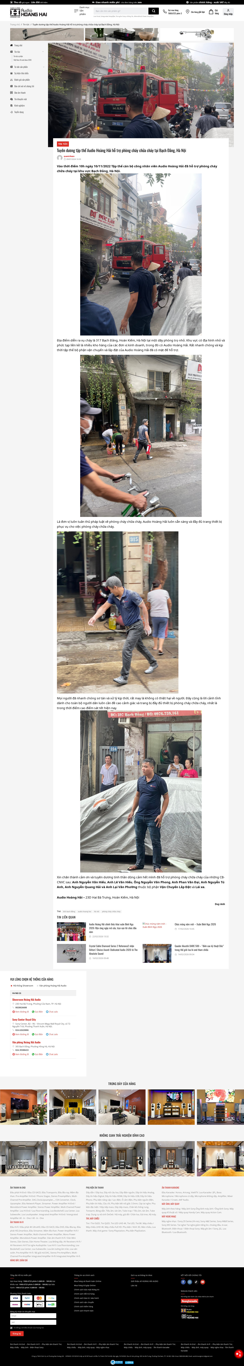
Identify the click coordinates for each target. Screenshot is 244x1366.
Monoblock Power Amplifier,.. (144, 16)
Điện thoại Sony (36, 1347)
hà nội (96, 911)
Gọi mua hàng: (31, 1281)
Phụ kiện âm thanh (50, 1344)
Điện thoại (177, 1228)
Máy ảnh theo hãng (171, 1208)
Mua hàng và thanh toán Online (87, 1281)
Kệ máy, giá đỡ (122, 1214)
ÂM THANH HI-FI (17, 1222)
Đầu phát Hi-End (18, 1192)
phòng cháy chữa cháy (111, 911)
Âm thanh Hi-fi (33, 1344)
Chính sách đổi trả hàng (84, 1294)
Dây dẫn (90, 1192)
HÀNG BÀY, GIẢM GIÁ (19, 1260)
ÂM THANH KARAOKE (170, 1187)
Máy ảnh (24, 1347)
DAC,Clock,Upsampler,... (43, 1199)
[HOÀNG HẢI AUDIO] (28, 13)
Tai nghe (181, 1225)
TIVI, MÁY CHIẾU (92, 1218)
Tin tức (26, 24)
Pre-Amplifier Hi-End (25, 1196)
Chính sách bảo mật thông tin (86, 1289)
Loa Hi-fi (52, 1245)
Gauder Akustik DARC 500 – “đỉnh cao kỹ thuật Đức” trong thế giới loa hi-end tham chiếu (199, 948)
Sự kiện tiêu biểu (21, 73)
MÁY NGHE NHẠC (169, 1216)
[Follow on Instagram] (189, 1282)
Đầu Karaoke (168, 1192)
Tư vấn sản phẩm (21, 66)
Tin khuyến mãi (20, 99)
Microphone (167, 1196)
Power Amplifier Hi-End (63, 1203)
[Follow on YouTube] (202, 1282)
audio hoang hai (84, 911)
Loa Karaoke (205, 1192)
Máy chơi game (100, 1230)
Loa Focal (97, 16)
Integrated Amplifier (108, 16)
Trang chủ (15, 24)
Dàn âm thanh (20, 92)
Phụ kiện (127, 1227)
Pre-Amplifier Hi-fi (24, 1252)
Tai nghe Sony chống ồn (124, 16)
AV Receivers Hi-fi (72, 1241)
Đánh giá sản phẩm (22, 79)
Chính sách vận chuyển (84, 1302)
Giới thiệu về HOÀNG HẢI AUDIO (144, 1281)
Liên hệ (134, 1285)
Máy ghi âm (206, 1228)
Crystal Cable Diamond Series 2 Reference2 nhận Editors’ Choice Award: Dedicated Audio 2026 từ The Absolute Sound (113, 949)
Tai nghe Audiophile (36, 1245)
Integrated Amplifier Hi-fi (43, 1256)
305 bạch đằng (69, 911)
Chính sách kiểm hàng (83, 1306)
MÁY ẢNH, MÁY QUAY (171, 1203)
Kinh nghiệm (19, 105)
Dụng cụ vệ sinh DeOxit (102, 1214)
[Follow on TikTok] (196, 1282)
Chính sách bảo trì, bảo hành (86, 1298)
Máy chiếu (147, 1223)
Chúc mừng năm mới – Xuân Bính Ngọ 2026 (195, 924)
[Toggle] (43, 51)
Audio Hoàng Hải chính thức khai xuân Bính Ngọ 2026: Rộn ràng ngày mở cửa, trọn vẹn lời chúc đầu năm (112, 928)
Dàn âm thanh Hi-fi (56, 1238)
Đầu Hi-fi (14, 1227)
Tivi (87, 1223)
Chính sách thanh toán (84, 1310)
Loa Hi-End (25, 1210)
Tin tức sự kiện (18, 56)
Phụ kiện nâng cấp (102, 1199)
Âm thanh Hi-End (17, 1344)
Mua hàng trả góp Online (85, 1285)
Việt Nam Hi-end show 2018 (22, 60)
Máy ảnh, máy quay (86, 1347)
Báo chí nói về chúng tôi (24, 86)
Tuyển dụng (19, 112)
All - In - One (25, 1218)
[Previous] (2, 1109)
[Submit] (153, 11)
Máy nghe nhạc (169, 1221)
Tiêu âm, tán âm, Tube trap (119, 1210)
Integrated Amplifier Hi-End (52, 1214)
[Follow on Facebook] (183, 1282)
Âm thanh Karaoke (161, 1347)
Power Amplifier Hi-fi (67, 1230)
